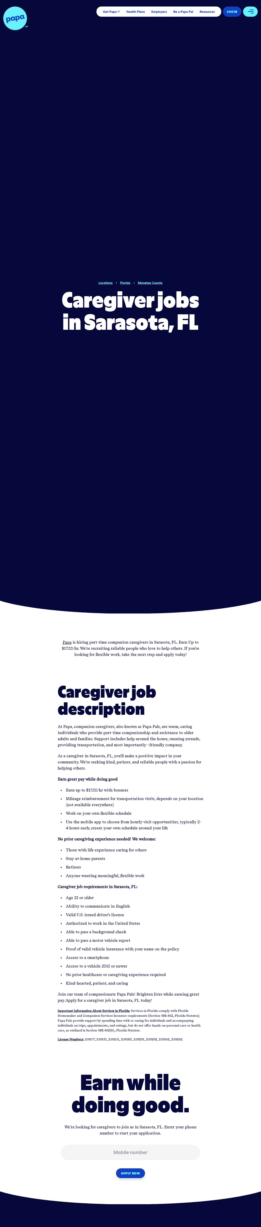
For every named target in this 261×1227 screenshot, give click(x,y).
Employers (159, 11)
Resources (207, 11)
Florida (125, 282)
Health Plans (135, 11)
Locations (105, 282)
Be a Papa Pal (183, 11)
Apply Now (130, 1173)
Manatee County (150, 282)
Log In (232, 11)
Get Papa (110, 11)
